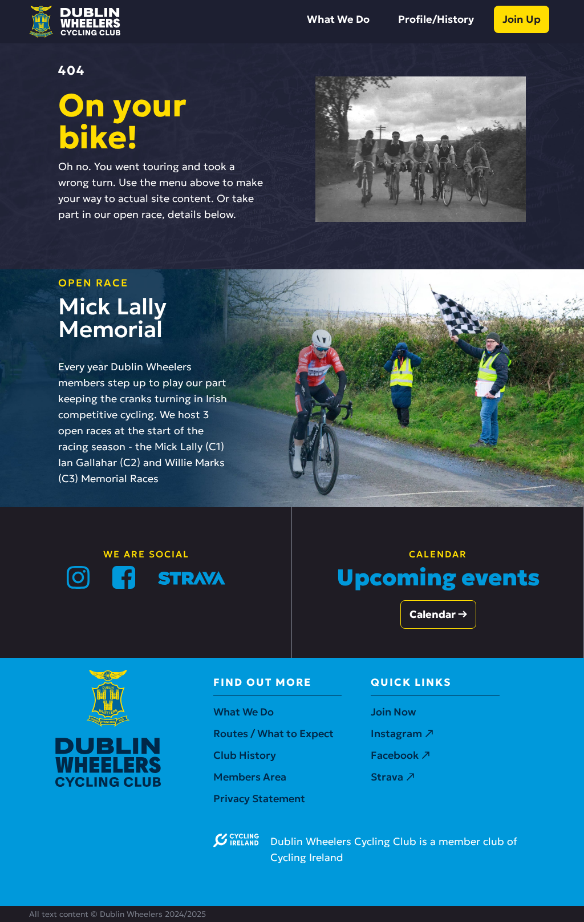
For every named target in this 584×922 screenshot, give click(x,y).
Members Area (249, 776)
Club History (244, 755)
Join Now (393, 711)
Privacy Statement (259, 798)
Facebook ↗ (400, 755)
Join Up (521, 19)
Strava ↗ (393, 776)
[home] (74, 22)
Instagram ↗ (402, 733)
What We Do (338, 19)
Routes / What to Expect (273, 733)
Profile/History (436, 19)
